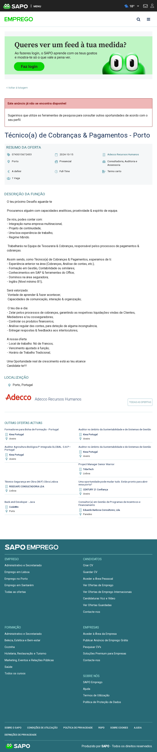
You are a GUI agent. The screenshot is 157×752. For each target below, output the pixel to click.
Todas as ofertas (140, 402)
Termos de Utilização (96, 695)
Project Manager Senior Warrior (96, 464)
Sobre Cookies (119, 727)
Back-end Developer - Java (20, 501)
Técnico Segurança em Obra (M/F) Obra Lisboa (31, 481)
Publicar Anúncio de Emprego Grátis (105, 640)
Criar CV (88, 565)
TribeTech (88, 469)
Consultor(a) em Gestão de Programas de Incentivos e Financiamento (109, 503)
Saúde (8, 667)
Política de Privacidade (78, 727)
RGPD (101, 727)
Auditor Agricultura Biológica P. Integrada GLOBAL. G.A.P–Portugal (38, 448)
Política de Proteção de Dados (102, 702)
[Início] (32, 19)
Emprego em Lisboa (17, 572)
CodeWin (14, 507)
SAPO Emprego (92, 682)
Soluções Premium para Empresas (104, 653)
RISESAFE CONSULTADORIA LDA (26, 486)
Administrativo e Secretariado (23, 565)
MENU (37, 6)
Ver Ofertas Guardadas (97, 605)
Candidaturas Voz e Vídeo (99, 598)
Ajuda (86, 689)
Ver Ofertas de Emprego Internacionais (107, 592)
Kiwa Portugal (16, 434)
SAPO (18, 746)
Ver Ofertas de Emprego (98, 585)
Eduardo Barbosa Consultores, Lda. (101, 510)
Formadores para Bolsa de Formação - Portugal (32, 429)
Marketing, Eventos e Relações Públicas (29, 660)
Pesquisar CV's (92, 647)
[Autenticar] (145, 6)
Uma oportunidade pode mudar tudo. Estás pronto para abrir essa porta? (113, 483)
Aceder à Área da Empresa (100, 634)
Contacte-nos (91, 612)
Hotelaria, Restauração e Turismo (25, 653)
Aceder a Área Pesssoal (98, 578)
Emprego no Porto (16, 578)
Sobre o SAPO (13, 727)
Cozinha (10, 647)
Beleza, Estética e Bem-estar (22, 640)
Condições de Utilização (42, 727)
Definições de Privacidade (21, 734)
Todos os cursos (15, 673)
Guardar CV (90, 572)
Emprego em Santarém (19, 585)
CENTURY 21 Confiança (95, 489)
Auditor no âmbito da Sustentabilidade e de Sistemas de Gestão (114, 429)
